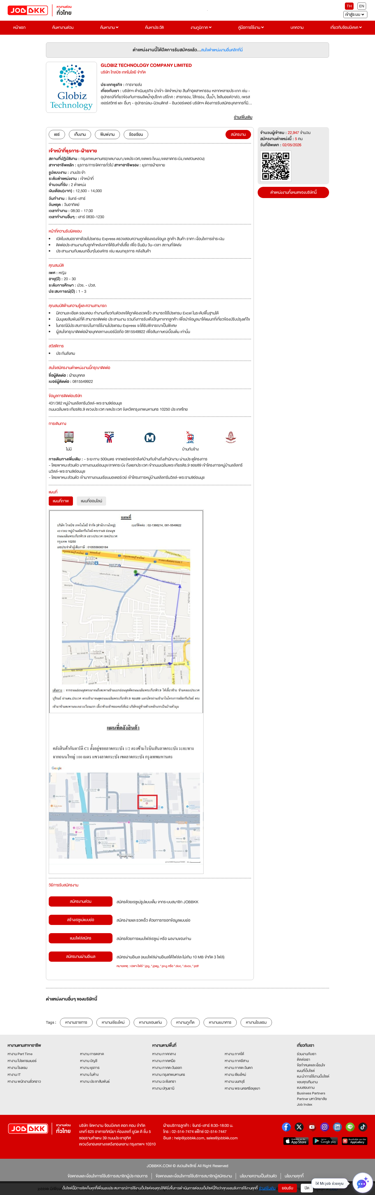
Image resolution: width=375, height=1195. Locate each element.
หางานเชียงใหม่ (113, 1022)
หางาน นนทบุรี (235, 1081)
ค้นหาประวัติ (154, 27)
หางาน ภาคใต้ (234, 1054)
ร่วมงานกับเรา (306, 1054)
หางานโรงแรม (256, 1022)
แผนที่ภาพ (61, 501)
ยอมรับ (287, 1188)
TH (349, 6)
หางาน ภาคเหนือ (163, 1061)
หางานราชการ (76, 1022)
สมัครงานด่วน (80, 901)
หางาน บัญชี (88, 1061)
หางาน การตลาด (92, 1054)
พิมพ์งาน (107, 134)
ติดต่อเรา (303, 1059)
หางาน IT (14, 1074)
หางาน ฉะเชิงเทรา (164, 1081)
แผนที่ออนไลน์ (91, 501)
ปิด (307, 1188)
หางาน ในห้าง (89, 1074)
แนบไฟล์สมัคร (80, 938)
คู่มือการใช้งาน (249, 27)
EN (361, 6)
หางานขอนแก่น (150, 1022)
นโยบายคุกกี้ (294, 1176)
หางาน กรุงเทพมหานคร (168, 1074)
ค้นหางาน (108, 27)
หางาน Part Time (20, 1054)
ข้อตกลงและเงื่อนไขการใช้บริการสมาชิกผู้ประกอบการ (108, 1176)
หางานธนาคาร (220, 1022)
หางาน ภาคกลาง (164, 1054)
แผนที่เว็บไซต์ (306, 1071)
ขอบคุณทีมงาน (307, 1082)
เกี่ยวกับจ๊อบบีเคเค (344, 27)
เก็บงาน (80, 134)
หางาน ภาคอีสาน (237, 1061)
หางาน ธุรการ (89, 1067)
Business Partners (311, 1093)
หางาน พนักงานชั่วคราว (24, 1081)
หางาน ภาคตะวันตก (239, 1067)
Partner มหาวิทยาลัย (312, 1099)
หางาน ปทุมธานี (163, 1088)
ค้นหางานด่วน (62, 27)
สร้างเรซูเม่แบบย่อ (80, 920)
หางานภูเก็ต (185, 1022)
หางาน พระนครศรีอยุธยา (242, 1088)
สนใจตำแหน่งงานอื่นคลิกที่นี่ (222, 50)
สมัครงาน (238, 134)
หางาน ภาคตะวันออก (167, 1067)
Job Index (304, 1104)
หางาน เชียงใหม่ (235, 1074)
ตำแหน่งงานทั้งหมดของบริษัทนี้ (293, 192)
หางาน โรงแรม (17, 1067)
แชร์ (57, 134)
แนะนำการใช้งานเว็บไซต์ (313, 1076)
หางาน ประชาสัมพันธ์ (95, 1081)
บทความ (297, 27)
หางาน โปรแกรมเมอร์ (22, 1061)
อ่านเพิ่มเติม (267, 1188)
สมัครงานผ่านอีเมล (80, 956)
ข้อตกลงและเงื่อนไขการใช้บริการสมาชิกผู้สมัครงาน (194, 1176)
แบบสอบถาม (306, 1087)
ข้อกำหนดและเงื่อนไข (311, 1065)
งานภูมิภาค (200, 27)
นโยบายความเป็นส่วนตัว (258, 1176)
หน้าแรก (19, 27)
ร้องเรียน (136, 134)
